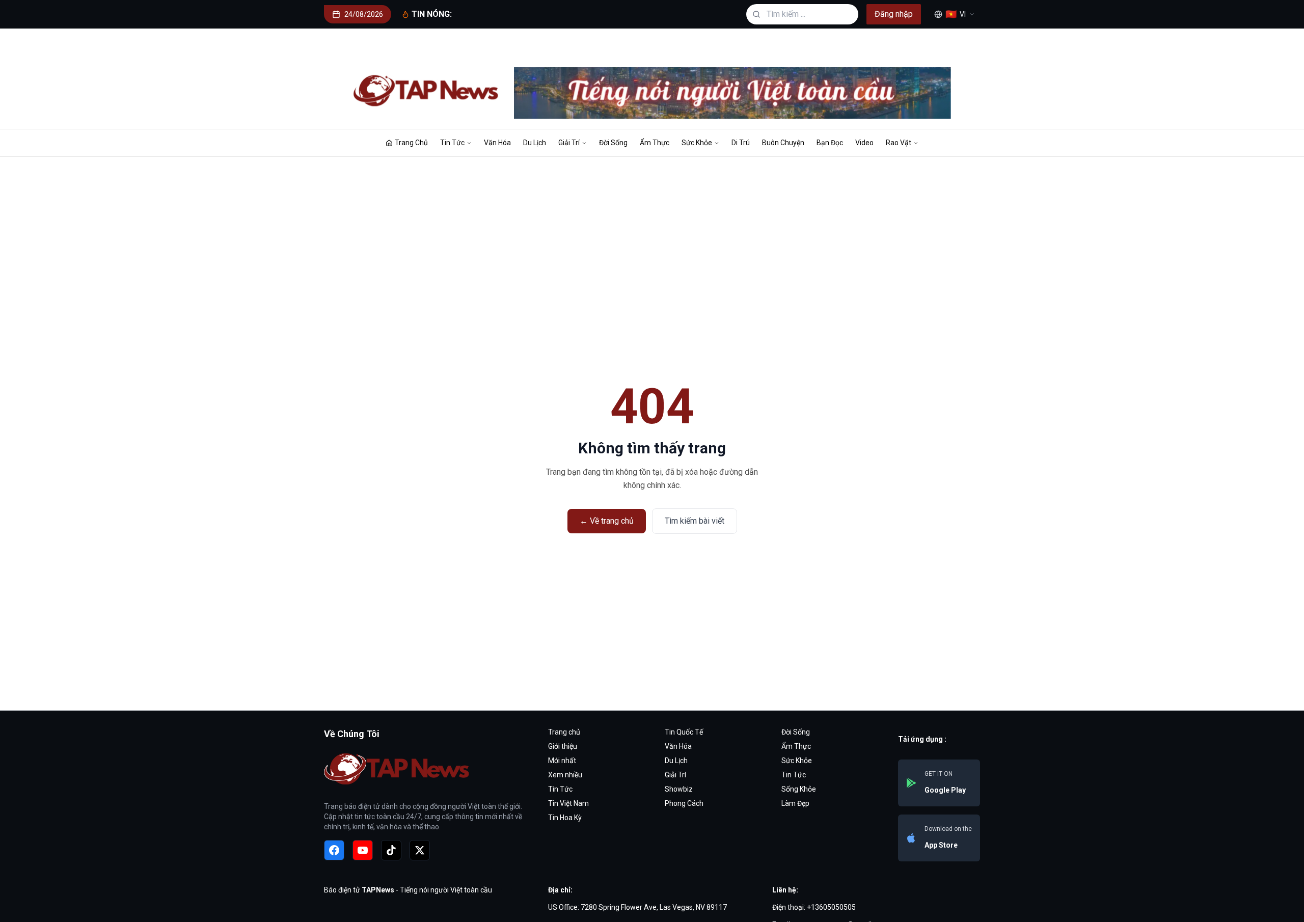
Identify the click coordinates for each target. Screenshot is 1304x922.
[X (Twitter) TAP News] (420, 850)
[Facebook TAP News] (334, 850)
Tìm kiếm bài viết (694, 521)
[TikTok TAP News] (391, 850)
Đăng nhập (894, 14)
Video (864, 143)
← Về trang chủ (607, 521)
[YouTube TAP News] (362, 850)
